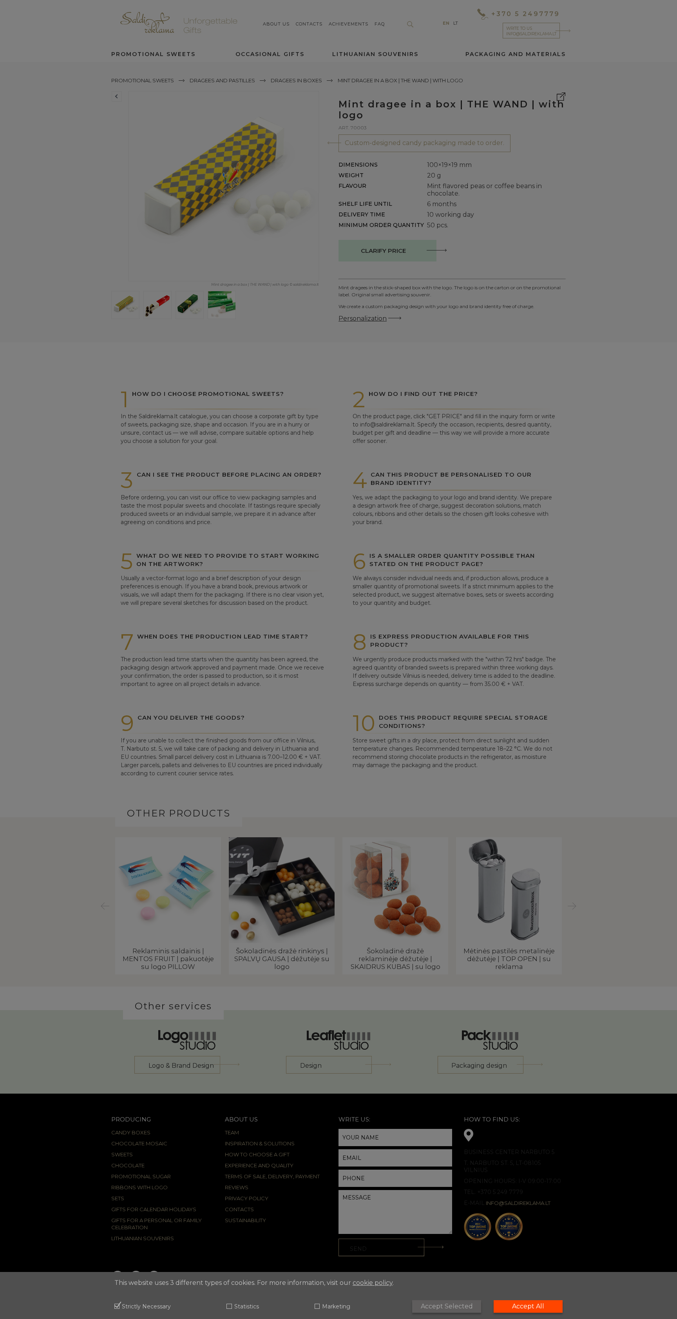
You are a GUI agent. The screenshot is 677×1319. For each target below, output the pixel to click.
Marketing (336, 1307)
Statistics (246, 1307)
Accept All (528, 1306)
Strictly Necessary (146, 1307)
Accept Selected (447, 1306)
